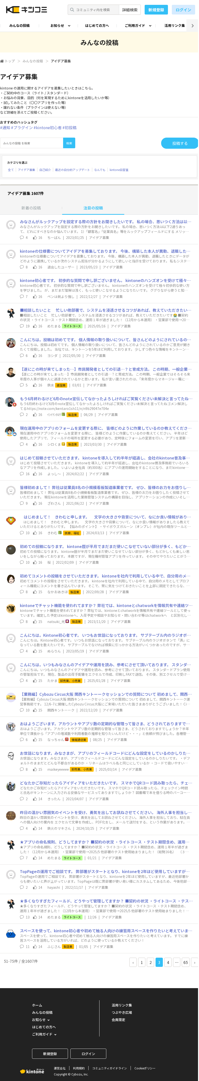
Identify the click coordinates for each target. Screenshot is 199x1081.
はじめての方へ (97, 25)
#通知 (5, 127)
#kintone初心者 (47, 127)
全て (11, 170)
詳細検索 (130, 10)
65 (185, 962)
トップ (10, 61)
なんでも (100, 170)
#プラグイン (22, 127)
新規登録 (156, 10)
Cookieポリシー (145, 1068)
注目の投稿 (93, 208)
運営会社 (60, 1068)
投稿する (180, 143)
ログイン (183, 10)
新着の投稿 (31, 208)
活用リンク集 (175, 25)
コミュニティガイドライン (109, 1068)
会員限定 (118, 1019)
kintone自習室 (119, 170)
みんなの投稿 (19, 25)
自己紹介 (45, 170)
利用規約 (79, 1068)
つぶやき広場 (122, 1012)
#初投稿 (69, 127)
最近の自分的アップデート (72, 170)
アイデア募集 (26, 170)
